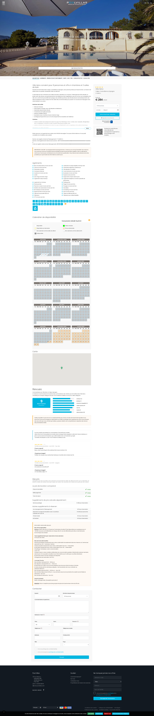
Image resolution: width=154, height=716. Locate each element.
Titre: (36, 621)
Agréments (43, 78)
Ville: (36, 641)
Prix (71, 78)
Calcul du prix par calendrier (107, 114)
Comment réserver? (76, 676)
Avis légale (117, 707)
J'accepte (91, 713)
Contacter (86, 78)
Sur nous (73, 678)
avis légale (111, 693)
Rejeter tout (107, 713)
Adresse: (37, 635)
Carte (64, 78)
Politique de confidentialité (106, 707)
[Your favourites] (148, 3)
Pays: (64, 641)
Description (35, 78)
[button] (62, 368)
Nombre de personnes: (69, 593)
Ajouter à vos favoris (108, 118)
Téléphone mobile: (68, 628)
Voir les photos (78, 68)
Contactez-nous (75, 681)
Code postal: (66, 635)
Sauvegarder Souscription (107, 698)
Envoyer (62, 657)
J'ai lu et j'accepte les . (50, 652)
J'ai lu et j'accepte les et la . (106, 694)
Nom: (54, 621)
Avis (68, 78)
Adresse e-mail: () (40, 614)
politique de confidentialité (56, 652)
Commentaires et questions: (42, 599)
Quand (36, 593)
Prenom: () (75, 621)
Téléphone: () (38, 628)
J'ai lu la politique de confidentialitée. (47, 649)
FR (145, 3)
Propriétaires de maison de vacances (80, 683)
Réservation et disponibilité (54, 78)
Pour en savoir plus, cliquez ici (120, 713)
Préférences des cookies (91, 710)
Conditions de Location (91, 707)
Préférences (99, 713)
